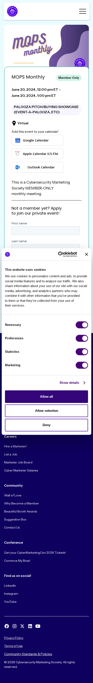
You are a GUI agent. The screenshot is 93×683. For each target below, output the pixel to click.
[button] (82, 11)
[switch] (82, 338)
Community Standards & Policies (28, 654)
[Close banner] (86, 254)
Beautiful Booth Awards (20, 511)
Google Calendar (36, 140)
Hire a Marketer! (15, 446)
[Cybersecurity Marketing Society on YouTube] (37, 626)
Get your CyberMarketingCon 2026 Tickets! (35, 553)
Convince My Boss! (17, 561)
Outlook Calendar (41, 167)
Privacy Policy (13, 638)
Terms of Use (13, 646)
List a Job (10, 454)
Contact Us (12, 527)
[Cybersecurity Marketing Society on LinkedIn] (30, 626)
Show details (69, 382)
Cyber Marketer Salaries (21, 470)
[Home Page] (12, 11)
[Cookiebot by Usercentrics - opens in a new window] (58, 254)
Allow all (46, 396)
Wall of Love (12, 495)
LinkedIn (10, 586)
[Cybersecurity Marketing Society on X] (22, 626)
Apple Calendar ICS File (40, 153)
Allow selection (46, 410)
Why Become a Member (21, 503)
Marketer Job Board (18, 462)
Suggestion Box (15, 519)
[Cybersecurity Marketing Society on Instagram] (14, 626)
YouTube (10, 602)
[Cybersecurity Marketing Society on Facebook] (6, 626)
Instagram (11, 594)
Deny (46, 425)
